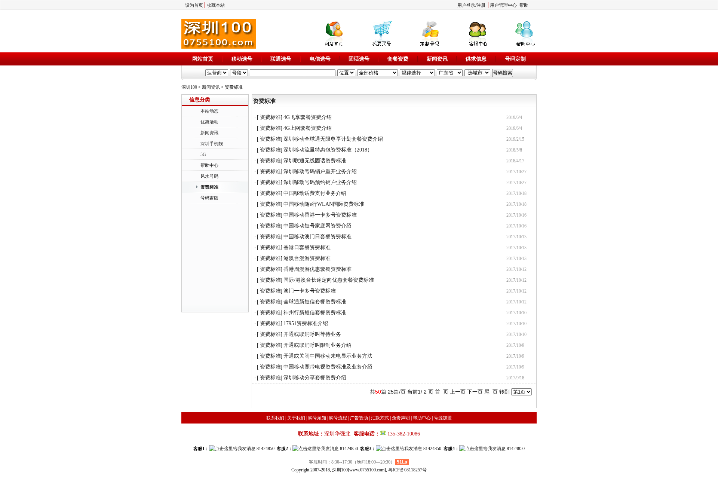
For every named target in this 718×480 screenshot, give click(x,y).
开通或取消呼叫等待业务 (312, 334)
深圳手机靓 (211, 143)
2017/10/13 (516, 236)
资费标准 (209, 187)
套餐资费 (397, 59)
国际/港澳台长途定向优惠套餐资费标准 (328, 280)
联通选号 (280, 59)
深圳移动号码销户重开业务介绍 (320, 171)
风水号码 (209, 176)
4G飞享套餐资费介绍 (307, 117)
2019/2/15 (515, 139)
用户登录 (466, 5)
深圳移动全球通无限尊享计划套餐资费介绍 (333, 139)
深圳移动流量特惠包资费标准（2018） (327, 150)
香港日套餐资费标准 (307, 247)
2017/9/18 (515, 377)
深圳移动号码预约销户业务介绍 (320, 182)
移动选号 (241, 59)
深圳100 (189, 87)
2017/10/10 (516, 312)
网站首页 (202, 59)
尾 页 (491, 392)
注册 (480, 5)
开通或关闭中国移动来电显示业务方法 (327, 356)
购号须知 (317, 418)
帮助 (523, 5)
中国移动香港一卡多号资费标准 (320, 215)
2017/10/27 (516, 171)
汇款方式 (380, 418)
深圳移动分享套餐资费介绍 (314, 377)
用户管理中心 (503, 5)
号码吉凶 (209, 198)
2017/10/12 (516, 269)
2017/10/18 (516, 193)
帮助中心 (209, 165)
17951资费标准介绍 (305, 323)
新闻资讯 (437, 59)
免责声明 (401, 418)
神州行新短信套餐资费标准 (314, 312)
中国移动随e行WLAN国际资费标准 (323, 204)
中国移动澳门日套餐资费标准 (317, 236)
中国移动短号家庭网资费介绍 (317, 226)
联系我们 (275, 418)
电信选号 (320, 59)
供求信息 (476, 59)
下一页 (475, 392)
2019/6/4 (514, 117)
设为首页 (194, 5)
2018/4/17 (515, 160)
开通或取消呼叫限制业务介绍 (317, 345)
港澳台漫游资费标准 (307, 258)
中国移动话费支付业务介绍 (314, 193)
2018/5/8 (514, 150)
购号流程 (338, 418)
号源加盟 (443, 418)
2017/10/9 (515, 345)
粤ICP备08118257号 (407, 470)
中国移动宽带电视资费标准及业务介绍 (327, 367)
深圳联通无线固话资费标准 (314, 160)
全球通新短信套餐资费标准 (314, 302)
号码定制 (515, 59)
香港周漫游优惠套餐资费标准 (317, 269)
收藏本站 (216, 5)
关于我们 (296, 418)
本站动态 (209, 111)
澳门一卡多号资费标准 (309, 291)
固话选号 (359, 59)
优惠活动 (209, 122)
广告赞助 (359, 418)
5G (203, 154)
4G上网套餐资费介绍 (307, 128)
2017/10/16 (516, 215)
